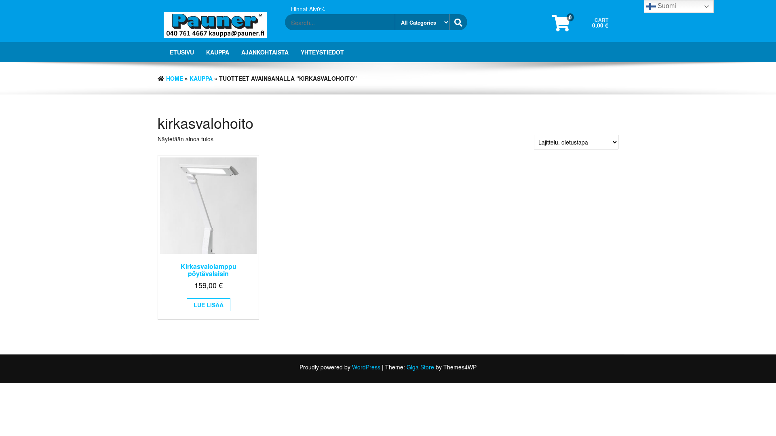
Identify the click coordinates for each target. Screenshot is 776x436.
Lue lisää (209, 305)
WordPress (366, 367)
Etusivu (182, 52)
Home (174, 78)
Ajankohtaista (265, 52)
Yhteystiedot (322, 52)
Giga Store (420, 367)
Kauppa (217, 52)
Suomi (666, 5)
